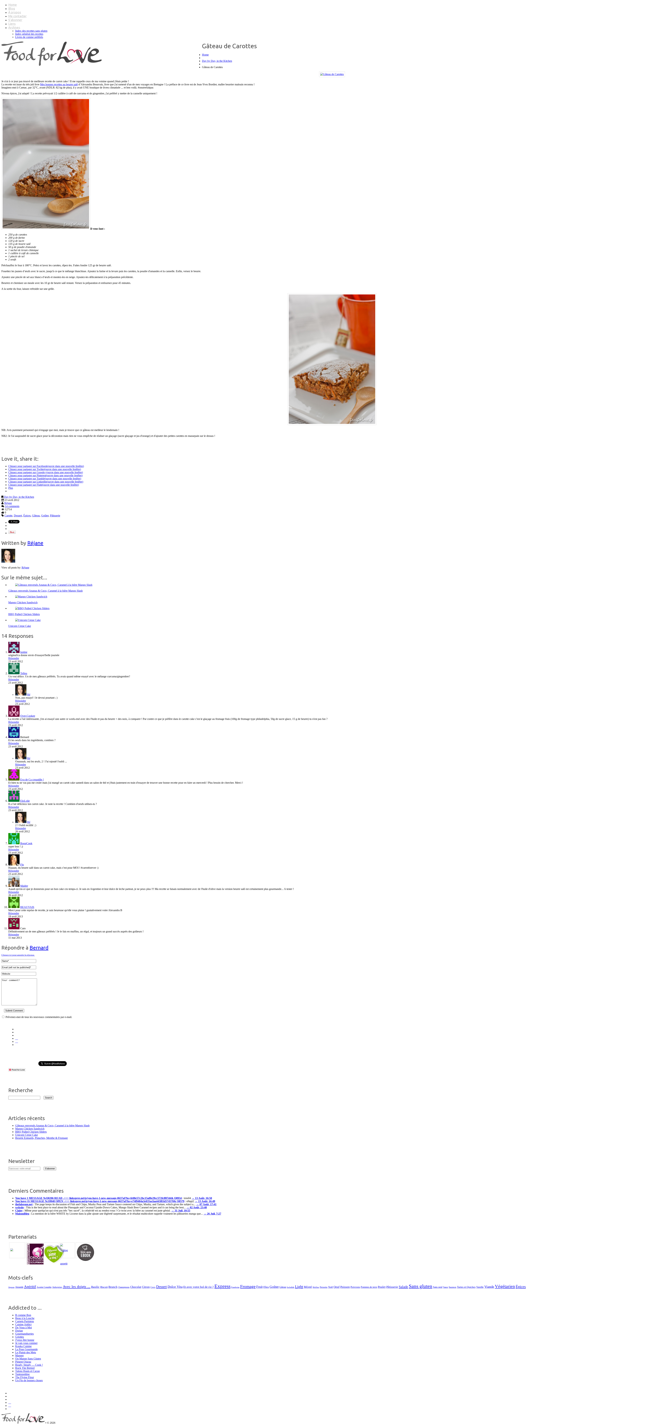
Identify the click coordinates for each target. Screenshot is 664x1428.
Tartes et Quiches (466, 1286)
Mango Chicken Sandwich (23, 602)
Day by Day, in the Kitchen (217, 60)
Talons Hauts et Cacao (27, 1371)
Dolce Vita (175, 1287)
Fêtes (266, 1286)
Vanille (480, 1286)
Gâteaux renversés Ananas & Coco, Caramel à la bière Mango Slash (45, 590)
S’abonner (15, 20)
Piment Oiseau (23, 1361)
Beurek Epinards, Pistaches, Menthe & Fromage (41, 1137)
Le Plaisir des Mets (25, 1352)
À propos (14, 12)
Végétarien (505, 1286)
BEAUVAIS (27, 907)
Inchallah (290, 1287)
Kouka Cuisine (23, 1346)
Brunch (112, 1287)
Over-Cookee (27, 715)
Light (299, 1287)
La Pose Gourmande (26, 1349)
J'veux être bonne (24, 1339)
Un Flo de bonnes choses (29, 1380)
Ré (28, 694)
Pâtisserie (55, 515)
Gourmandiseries (24, 1333)
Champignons (124, 1287)
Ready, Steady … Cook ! (29, 1364)
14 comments (12, 506)
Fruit (259, 1287)
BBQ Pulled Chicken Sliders (24, 614)
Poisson (345, 1287)
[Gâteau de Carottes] (332, 74)
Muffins (316, 1287)
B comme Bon (23, 1315)
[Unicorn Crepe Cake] (28, 620)
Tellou (23, 673)
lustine (23, 652)
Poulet (382, 1287)
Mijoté (308, 1287)
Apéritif (30, 1286)
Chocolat (135, 1287)
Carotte (8, 515)
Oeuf (337, 1287)
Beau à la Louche (24, 1318)
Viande (489, 1287)
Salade (403, 1287)
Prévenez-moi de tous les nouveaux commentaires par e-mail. (39, 1017)
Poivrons (355, 1287)
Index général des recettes (29, 33)
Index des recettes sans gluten (31, 30)
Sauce (445, 1287)
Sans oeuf (437, 1287)
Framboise (235, 1287)
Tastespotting (22, 1374)
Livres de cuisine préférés (29, 37)
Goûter (45, 515)
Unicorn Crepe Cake (19, 625)
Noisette (324, 1287)
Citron (146, 1287)
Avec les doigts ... (76, 1286)
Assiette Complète (44, 1287)
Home (12, 4)
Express (222, 1286)
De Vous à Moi (23, 1327)
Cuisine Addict (23, 1324)
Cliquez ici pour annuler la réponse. (18, 955)
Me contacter (17, 16)
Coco (152, 1287)
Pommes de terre (369, 1287)
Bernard (39, 948)
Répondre (13, 658)
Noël (330, 1287)
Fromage (248, 1286)
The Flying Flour (24, 1377)
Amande (19, 1287)
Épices (27, 515)
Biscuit (104, 1287)
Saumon (452, 1287)
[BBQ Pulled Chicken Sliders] (32, 608)
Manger (19, 1355)
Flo (22, 864)
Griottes (19, 1336)
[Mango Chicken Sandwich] (31, 596)
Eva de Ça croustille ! (32, 779)
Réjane (8, 503)
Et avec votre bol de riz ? (198, 1287)
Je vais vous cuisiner (26, 1343)
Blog (11, 8)
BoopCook (26, 843)
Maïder (24, 885)
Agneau (11, 1287)
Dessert (18, 515)
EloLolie (25, 800)
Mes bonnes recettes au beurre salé (59, 84)
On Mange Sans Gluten (28, 1358)
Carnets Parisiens (24, 1321)
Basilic (95, 1287)
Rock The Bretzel (25, 1367)
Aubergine (57, 1287)
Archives (14, 27)
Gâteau (36, 515)
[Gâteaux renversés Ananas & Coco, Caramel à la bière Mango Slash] (53, 584)
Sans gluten (420, 1286)
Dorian (19, 1330)
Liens (12, 23)
